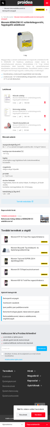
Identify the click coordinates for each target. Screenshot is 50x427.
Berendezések (8, 386)
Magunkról (33, 376)
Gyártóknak (33, 385)
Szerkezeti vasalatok (25, 303)
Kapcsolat (32, 380)
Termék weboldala (24, 202)
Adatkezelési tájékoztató (13, 359)
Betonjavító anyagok (25, 298)
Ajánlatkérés (7, 424)
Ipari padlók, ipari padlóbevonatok (25, 307)
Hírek (30, 371)
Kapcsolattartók (33, 424)
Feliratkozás (42, 348)
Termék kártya (25, 239)
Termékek (7, 371)
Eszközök (6, 376)
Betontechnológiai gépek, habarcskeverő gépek (25, 312)
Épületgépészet (9, 381)
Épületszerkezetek (10, 396)
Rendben (38, 415)
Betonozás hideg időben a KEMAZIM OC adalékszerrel (25, 220)
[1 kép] (25, 41)
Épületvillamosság (10, 391)
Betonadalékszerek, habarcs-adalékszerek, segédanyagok (25, 317)
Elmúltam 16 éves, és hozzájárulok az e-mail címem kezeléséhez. (23, 355)
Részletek (23, 415)
